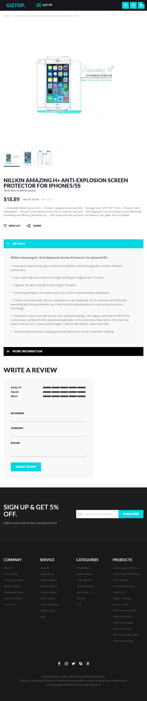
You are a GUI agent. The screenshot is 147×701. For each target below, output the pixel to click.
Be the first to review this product (20, 190)
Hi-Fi (79, 604)
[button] (28, 158)
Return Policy (47, 574)
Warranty (45, 568)
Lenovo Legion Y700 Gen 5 (126, 568)
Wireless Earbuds (85, 586)
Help (43, 616)
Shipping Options (49, 580)
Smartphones (83, 568)
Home (7, 16)
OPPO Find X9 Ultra (122, 629)
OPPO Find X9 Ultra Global (126, 635)
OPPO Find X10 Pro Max (124, 610)
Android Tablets (84, 574)
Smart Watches (84, 580)
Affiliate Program (12, 586)
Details (19, 243)
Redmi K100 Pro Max (123, 641)
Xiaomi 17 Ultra (120, 604)
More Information (27, 351)
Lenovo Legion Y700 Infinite (126, 574)
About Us (8, 568)
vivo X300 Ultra (120, 580)
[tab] (73, 243)
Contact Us (9, 604)
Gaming (80, 598)
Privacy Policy (11, 574)
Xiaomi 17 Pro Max (122, 598)
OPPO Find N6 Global (123, 623)
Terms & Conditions (13, 580)
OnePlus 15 (119, 592)
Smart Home (83, 592)
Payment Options (49, 586)
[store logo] (17, 5)
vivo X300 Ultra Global (124, 586)
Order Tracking (48, 598)
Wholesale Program (14, 592)
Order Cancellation (50, 604)
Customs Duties (49, 592)
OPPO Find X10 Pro (122, 616)
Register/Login (48, 610)
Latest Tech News (13, 598)
